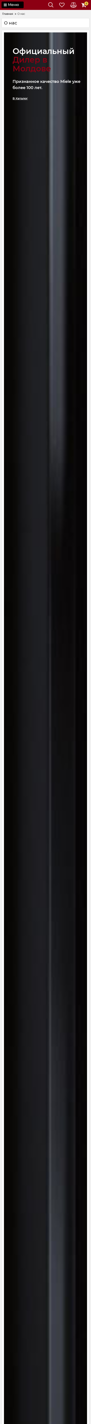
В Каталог (20, 98)
